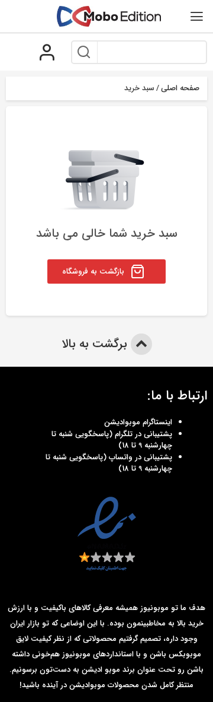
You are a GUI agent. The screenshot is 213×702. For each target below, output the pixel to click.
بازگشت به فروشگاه (93, 271)
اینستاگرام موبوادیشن (138, 422)
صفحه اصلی (180, 88)
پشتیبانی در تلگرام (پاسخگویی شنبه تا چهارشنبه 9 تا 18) (111, 440)
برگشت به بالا (96, 344)
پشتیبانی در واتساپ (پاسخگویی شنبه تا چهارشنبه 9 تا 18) (109, 463)
